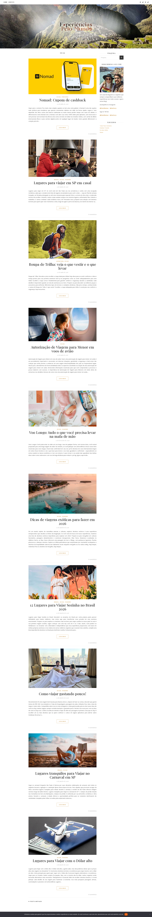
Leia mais (62, 127)
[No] (150, 914)
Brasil (56, 179)
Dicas (59, 97)
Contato (11, 2)
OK (126, 914)
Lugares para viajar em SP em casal (62, 182)
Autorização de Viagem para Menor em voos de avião (62, 349)
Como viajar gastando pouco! (62, 693)
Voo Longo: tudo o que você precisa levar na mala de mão (62, 434)
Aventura (60, 261)
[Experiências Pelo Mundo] (76, 26)
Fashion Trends (104, 128)
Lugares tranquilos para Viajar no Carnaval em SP (62, 775)
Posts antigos (36, 901)
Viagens (68, 179)
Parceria (65, 97)
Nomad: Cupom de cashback (62, 100)
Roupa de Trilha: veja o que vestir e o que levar (62, 266)
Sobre (5, 2)
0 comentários (92, 134)
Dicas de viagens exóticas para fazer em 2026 (62, 521)
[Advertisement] (112, 164)
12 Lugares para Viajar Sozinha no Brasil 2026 (62, 607)
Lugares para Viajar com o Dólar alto (62, 860)
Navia (101, 132)
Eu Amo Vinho (104, 130)
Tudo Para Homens (106, 126)
